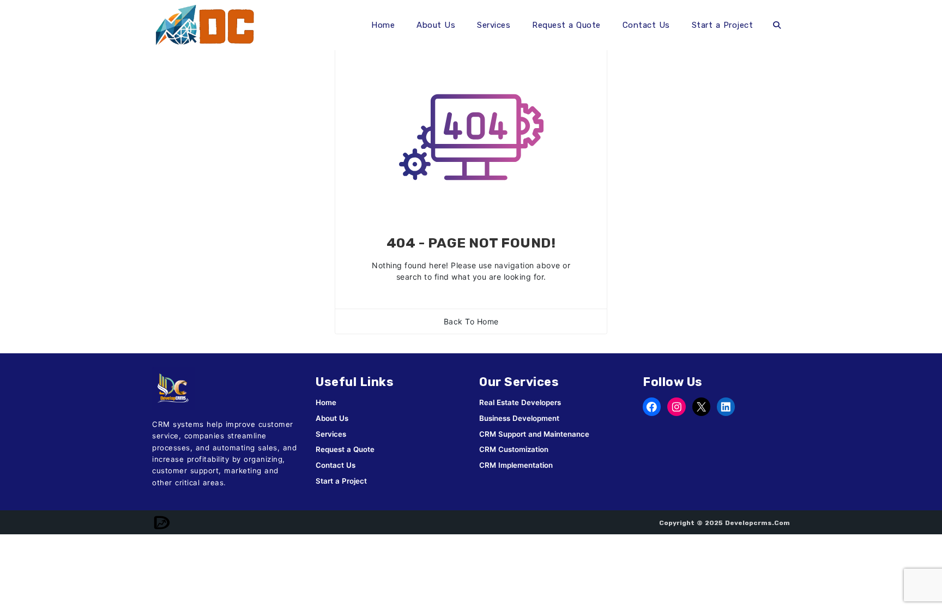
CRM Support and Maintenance (534, 434)
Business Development (519, 418)
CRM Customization (513, 449)
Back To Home (471, 321)
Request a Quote (566, 25)
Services (493, 25)
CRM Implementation (516, 465)
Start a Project (722, 25)
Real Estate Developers (520, 402)
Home (383, 25)
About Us (435, 25)
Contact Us (646, 25)
